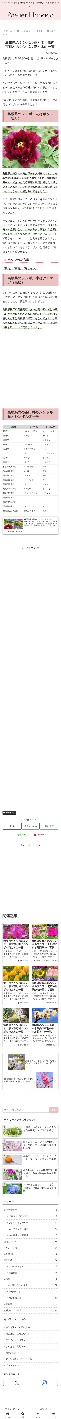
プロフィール (12, 1365)
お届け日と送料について (18, 1334)
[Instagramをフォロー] (44, 1383)
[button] (53, 1110)
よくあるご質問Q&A (15, 1346)
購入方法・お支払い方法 (18, 1327)
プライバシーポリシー (17, 1340)
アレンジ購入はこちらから (19, 1359)
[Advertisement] (30, 369)
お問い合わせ (12, 1353)
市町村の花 (10, 813)
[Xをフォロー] (16, 1383)
